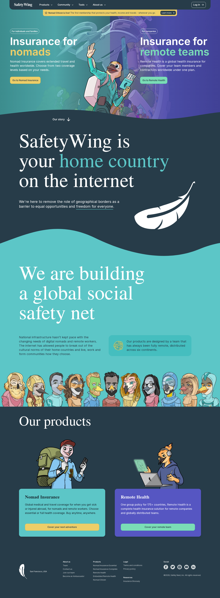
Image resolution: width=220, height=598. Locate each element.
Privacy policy (129, 569)
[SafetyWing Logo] (23, 5)
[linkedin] (193, 567)
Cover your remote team (158, 527)
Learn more (167, 13)
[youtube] (186, 567)
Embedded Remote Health (104, 576)
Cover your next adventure (62, 527)
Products (44, 4)
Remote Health (99, 573)
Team (65, 565)
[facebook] (166, 567)
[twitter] (172, 567)
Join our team (69, 573)
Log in (196, 4)
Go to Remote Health (153, 80)
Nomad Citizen (99, 580)
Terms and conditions (132, 565)
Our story (59, 119)
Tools (81, 4)
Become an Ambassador (73, 576)
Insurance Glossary (131, 581)
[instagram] (179, 567)
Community (64, 4)
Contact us (67, 569)
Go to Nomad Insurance (25, 80)
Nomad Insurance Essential (105, 565)
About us (98, 4)
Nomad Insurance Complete (105, 569)
